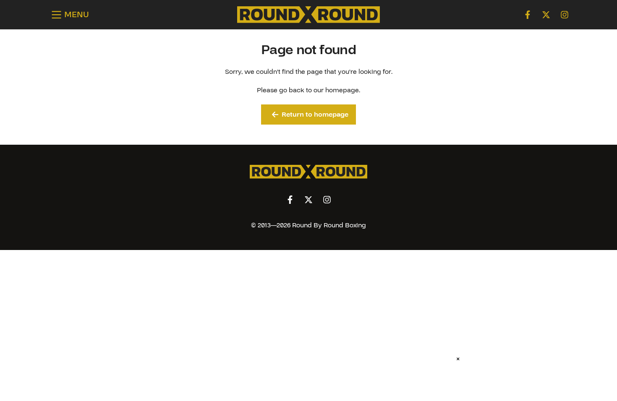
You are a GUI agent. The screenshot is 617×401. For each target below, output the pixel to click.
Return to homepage (315, 114)
